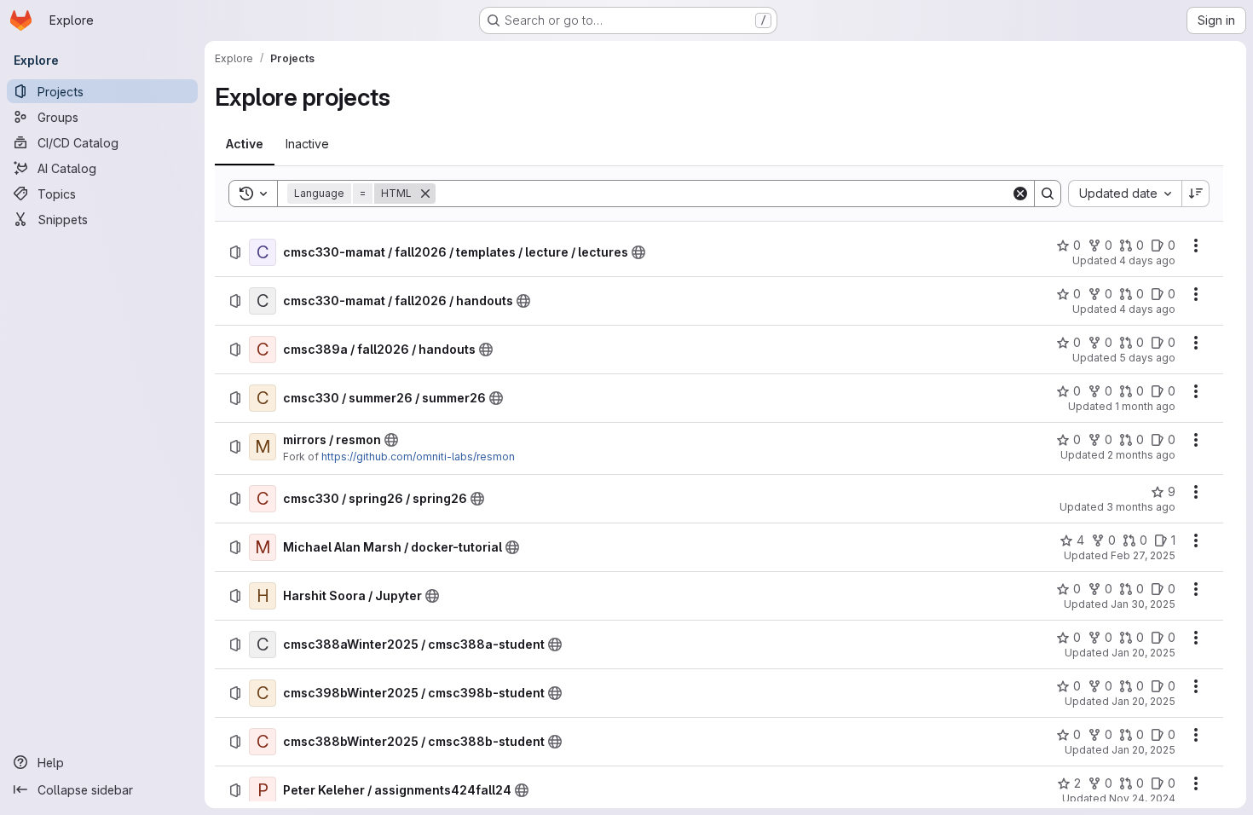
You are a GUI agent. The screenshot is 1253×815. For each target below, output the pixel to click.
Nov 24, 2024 (1142, 798)
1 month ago (1145, 406)
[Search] (1047, 193)
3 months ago (1140, 506)
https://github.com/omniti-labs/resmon (418, 456)
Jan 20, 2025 (1143, 652)
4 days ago (1147, 260)
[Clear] (1020, 193)
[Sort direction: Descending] (1196, 193)
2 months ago (1141, 454)
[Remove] (425, 193)
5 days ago (1147, 357)
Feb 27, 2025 (1143, 555)
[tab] (244, 144)
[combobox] (1124, 193)
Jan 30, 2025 (1143, 604)
